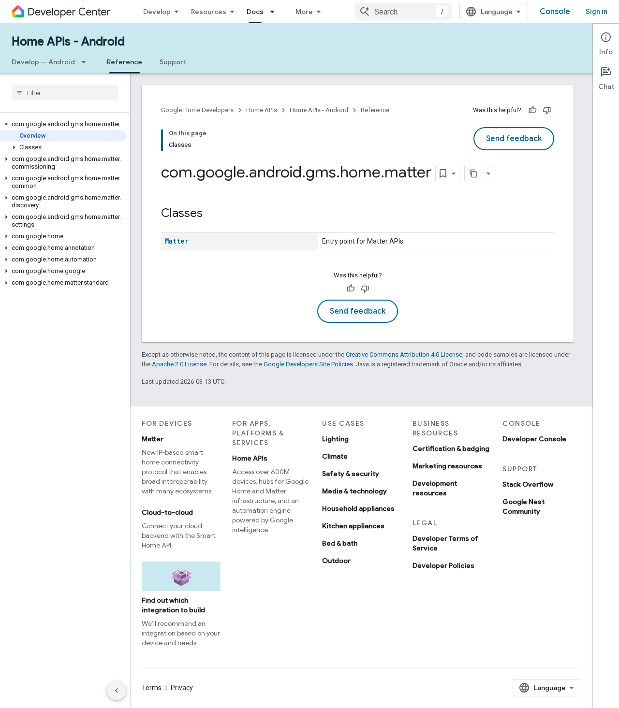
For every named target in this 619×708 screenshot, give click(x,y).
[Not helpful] (547, 110)
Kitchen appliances (353, 525)
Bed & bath (339, 543)
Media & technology (354, 491)
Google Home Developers (197, 110)
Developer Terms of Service (445, 543)
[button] (63, 124)
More (304, 11)
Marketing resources (447, 466)
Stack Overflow (527, 484)
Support (173, 62)
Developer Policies (443, 565)
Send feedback (514, 139)
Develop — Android (43, 62)
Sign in (596, 11)
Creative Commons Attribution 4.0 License (404, 354)
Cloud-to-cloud (167, 512)
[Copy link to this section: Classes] (212, 214)
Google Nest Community (523, 506)
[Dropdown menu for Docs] (275, 11)
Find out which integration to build (173, 605)
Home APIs (261, 110)
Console (555, 11)
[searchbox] (65, 93)
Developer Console (534, 438)
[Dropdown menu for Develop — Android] (86, 61)
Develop (157, 11)
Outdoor (336, 560)
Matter (177, 241)
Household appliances (358, 508)
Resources (208, 11)
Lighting (335, 438)
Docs (255, 11)
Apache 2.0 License (179, 364)
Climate (335, 456)
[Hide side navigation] (116, 690)
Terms (152, 688)
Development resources (435, 488)
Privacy (182, 688)
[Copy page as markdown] (473, 173)
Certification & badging (451, 448)
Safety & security (350, 473)
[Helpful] (532, 110)
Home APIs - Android (68, 41)
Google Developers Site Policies (308, 364)
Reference (124, 62)
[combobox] (403, 11)
